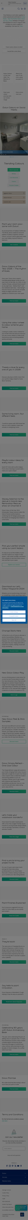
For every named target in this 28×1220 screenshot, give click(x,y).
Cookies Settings (14, 612)
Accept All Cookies (14, 616)
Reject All (14, 620)
